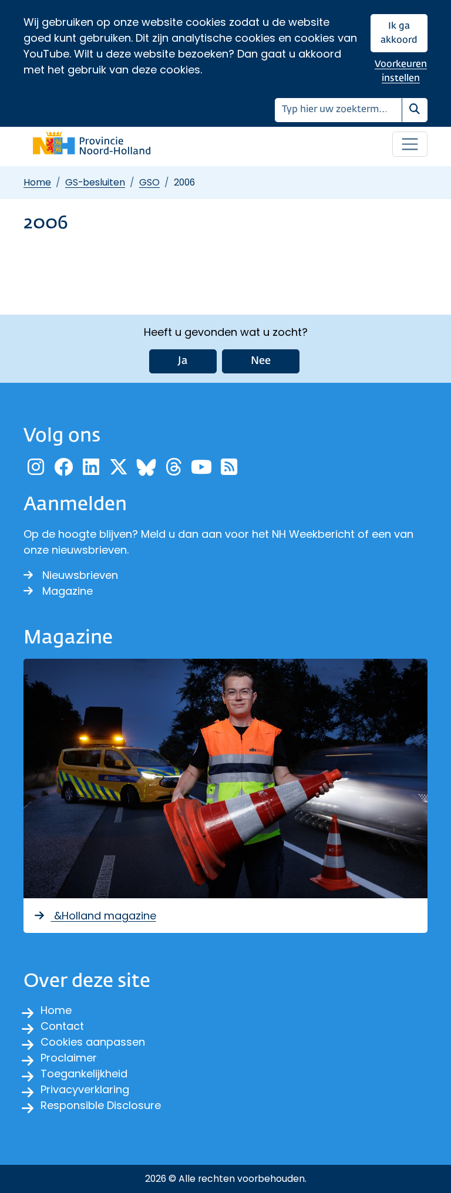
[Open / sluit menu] (410, 144)
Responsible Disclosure (101, 1105)
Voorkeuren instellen (401, 71)
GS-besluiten (95, 182)
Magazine (67, 591)
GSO (149, 182)
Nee (261, 361)
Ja (183, 361)
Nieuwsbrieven (80, 575)
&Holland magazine (103, 915)
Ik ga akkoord (399, 33)
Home (37, 182)
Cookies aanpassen (93, 1041)
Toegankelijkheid (84, 1073)
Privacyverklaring (85, 1089)
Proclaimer (69, 1057)
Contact (62, 1026)
